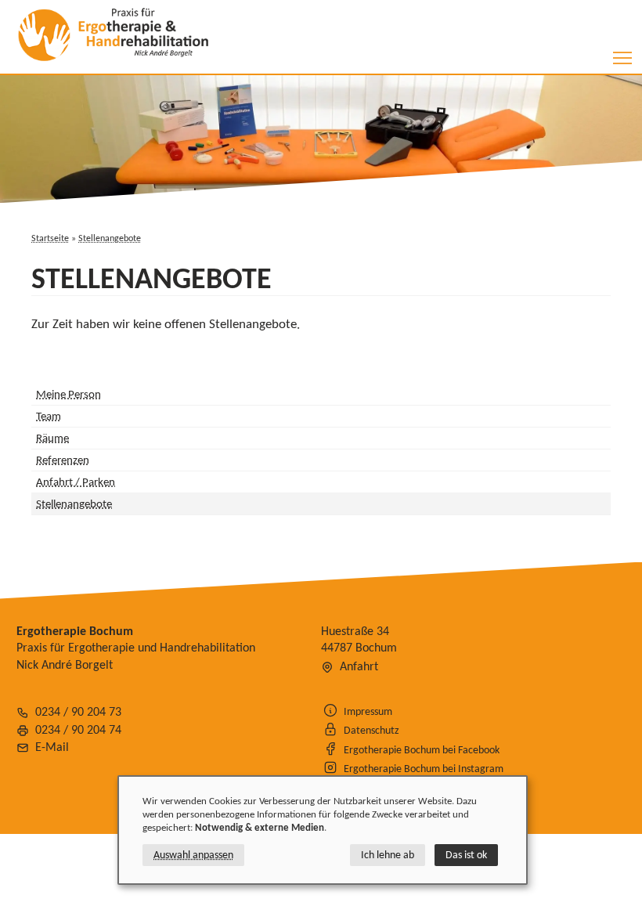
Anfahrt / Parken (75, 482)
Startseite (50, 238)
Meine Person (68, 394)
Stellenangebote (109, 238)
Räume (52, 438)
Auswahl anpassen (193, 854)
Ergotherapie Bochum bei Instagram (423, 768)
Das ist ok (466, 854)
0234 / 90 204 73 (78, 711)
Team (48, 416)
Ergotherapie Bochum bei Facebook (422, 749)
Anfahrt (359, 666)
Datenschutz (371, 730)
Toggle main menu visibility (622, 57)
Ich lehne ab (387, 854)
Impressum (368, 711)
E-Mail (52, 746)
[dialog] (322, 830)
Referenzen (62, 460)
